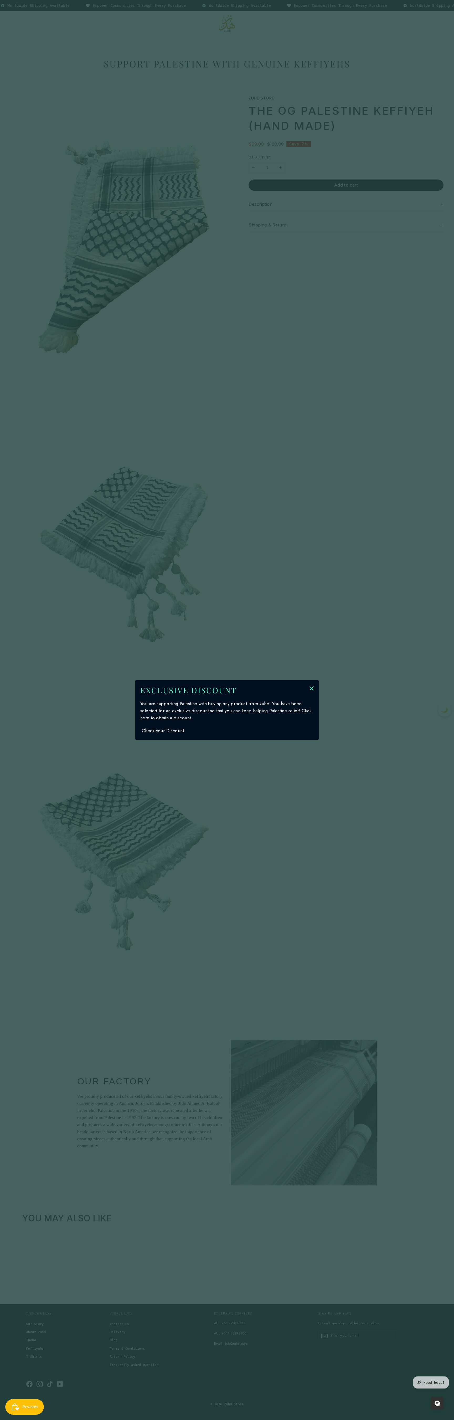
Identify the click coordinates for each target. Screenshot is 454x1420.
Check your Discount (163, 730)
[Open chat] (437, 1403)
